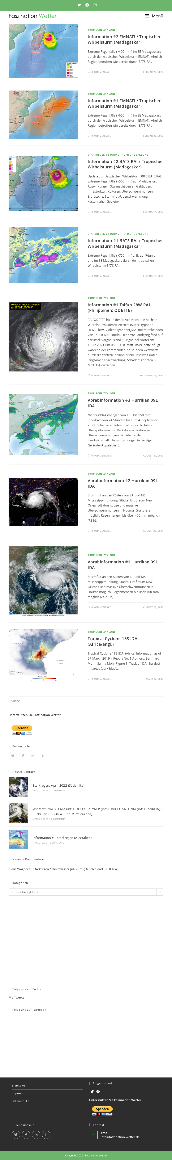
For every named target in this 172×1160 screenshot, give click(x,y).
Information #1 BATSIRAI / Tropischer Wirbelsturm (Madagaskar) (125, 243)
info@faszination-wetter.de (120, 1137)
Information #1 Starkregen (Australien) (62, 838)
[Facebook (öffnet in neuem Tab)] (87, 5)
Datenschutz (20, 1101)
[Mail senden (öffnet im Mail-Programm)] (94, 5)
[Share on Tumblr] (43, 756)
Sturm (112, 154)
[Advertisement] (86, 944)
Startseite (18, 1085)
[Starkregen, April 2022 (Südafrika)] (18, 787)
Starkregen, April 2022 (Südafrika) (58, 785)
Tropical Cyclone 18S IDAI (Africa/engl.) (113, 641)
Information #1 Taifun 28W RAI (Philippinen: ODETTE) (119, 307)
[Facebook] (98, 1091)
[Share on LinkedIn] (33, 756)
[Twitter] (92, 1091)
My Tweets (16, 997)
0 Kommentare (101, 71)
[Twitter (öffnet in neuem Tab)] (79, 5)
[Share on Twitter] (13, 756)
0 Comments (58, 790)
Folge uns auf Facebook (29, 1010)
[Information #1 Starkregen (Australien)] (18, 839)
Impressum (19, 1093)
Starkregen (96, 154)
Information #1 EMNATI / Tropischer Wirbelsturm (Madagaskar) (124, 103)
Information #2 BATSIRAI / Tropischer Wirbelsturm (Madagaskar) (125, 164)
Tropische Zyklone (102, 29)
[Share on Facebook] (23, 756)
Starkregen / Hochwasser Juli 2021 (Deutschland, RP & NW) (75, 869)
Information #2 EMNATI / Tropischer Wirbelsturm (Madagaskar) (124, 39)
